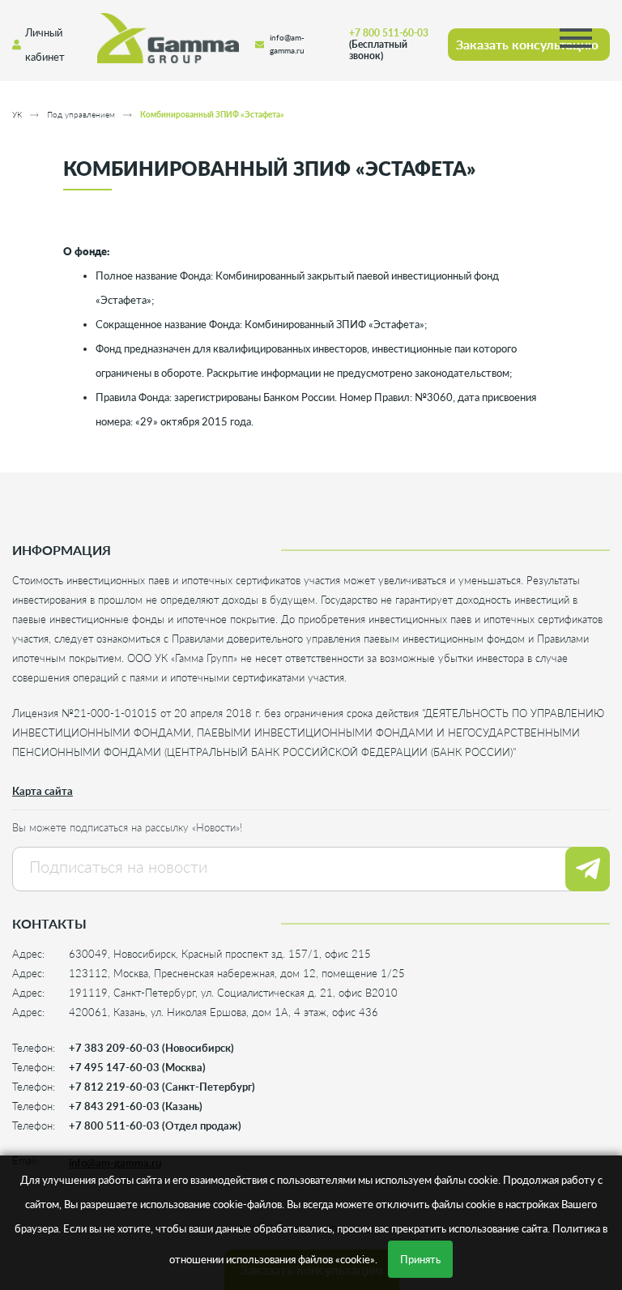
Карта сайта (42, 790)
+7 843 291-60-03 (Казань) (135, 1106)
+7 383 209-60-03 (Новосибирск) (151, 1047)
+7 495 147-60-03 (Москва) (137, 1067)
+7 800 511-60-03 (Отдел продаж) (155, 1125)
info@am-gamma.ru (287, 44)
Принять (420, 1259)
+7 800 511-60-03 (388, 44)
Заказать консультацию (527, 44)
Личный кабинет (45, 44)
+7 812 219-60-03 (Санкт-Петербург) (162, 1086)
